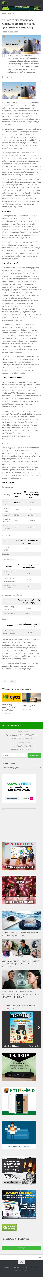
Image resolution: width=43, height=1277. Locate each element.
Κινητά (5, 13)
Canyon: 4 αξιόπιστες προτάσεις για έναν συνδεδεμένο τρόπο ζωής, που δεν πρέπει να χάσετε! (21, 963)
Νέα (12, 13)
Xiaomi (13, 681)
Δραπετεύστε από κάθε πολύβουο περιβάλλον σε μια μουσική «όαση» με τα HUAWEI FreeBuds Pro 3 (20, 994)
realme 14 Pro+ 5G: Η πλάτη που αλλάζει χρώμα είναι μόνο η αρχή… (20, 934)
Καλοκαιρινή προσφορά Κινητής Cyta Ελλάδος (9, 707)
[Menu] (40, 3)
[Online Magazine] (19, 1218)
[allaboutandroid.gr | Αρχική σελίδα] (5, 3)
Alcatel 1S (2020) (28, 705)
